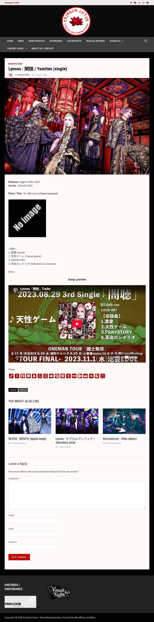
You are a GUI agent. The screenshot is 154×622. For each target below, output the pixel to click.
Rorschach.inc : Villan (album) (120, 439)
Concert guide (15, 48)
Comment (14, 478)
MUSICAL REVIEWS (95, 40)
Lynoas (23, 389)
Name (11, 515)
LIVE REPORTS (74, 40)
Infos (11, 271)
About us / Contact (43, 48)
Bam (93, 617)
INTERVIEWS (56, 40)
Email (11, 528)
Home (10, 40)
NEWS (21, 40)
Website (12, 542)
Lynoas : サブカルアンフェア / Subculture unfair (75, 440)
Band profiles (37, 40)
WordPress (80, 617)
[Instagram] (144, 2)
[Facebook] (131, 2)
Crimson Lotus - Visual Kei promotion (42, 617)
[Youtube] (135, 2)
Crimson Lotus (23, 74)
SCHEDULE (115, 40)
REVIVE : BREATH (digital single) (27, 439)
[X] (140, 2)
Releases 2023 (15, 63)
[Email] (147, 2)
